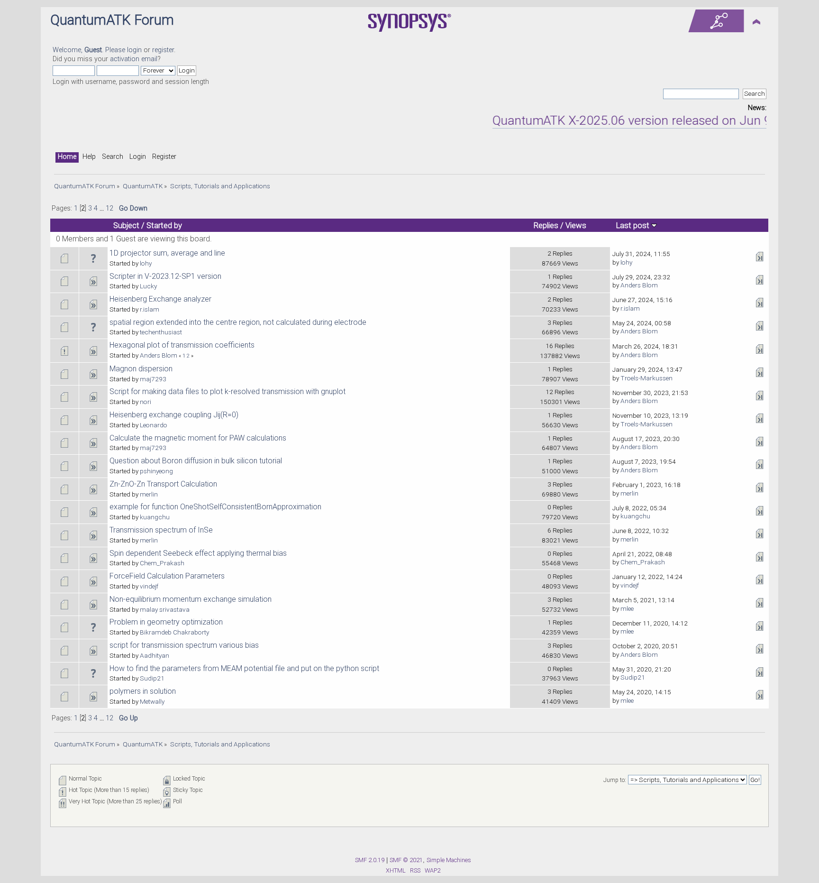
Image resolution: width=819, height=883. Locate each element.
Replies (546, 225)
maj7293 (153, 379)
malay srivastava (165, 609)
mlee (627, 608)
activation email (133, 59)
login (134, 50)
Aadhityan (154, 655)
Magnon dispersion (141, 368)
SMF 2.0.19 (369, 860)
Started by (164, 225)
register (163, 50)
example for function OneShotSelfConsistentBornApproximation (215, 506)
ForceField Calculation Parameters (167, 575)
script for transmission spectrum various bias (184, 645)
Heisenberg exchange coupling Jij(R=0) (173, 414)
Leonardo (153, 425)
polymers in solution (142, 691)
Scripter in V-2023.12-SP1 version (165, 276)
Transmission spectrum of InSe (161, 529)
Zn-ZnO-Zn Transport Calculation (163, 483)
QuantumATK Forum (112, 20)
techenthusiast (161, 332)
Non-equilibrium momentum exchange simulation (190, 599)
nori (145, 401)
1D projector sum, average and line (167, 253)
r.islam (149, 309)
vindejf (149, 586)
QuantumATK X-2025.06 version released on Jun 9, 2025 (634, 120)
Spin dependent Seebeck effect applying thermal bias (198, 553)
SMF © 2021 (406, 860)
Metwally (152, 701)
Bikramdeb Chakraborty (174, 632)
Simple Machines (449, 860)
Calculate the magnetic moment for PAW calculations (197, 437)
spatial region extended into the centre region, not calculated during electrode (237, 322)
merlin (149, 494)
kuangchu (155, 517)
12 (109, 208)
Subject (126, 225)
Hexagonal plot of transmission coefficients (182, 345)
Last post (633, 225)
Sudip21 (152, 678)
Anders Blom (639, 285)
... (103, 208)
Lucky (148, 286)
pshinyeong (156, 471)
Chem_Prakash (162, 563)
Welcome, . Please (90, 50)
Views (575, 225)
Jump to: (614, 780)
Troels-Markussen (646, 378)
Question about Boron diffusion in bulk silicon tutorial (195, 460)
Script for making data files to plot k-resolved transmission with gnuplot (227, 391)
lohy (146, 263)
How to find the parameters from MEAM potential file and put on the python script (244, 668)
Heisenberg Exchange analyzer (160, 299)
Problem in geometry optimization (166, 621)
